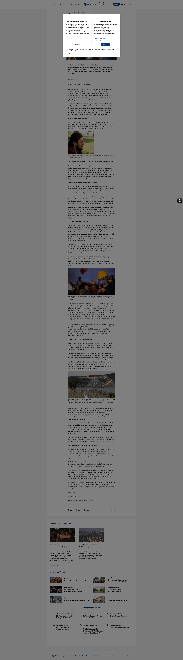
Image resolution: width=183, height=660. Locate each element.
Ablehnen (77, 44)
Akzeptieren (105, 44)
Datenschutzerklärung (71, 31)
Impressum (79, 53)
